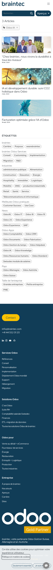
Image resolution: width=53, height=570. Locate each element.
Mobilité (7, 186)
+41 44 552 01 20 (11, 332)
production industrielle (34, 186)
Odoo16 (7, 214)
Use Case (29, 205)
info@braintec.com (11, 328)
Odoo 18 (30, 214)
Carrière (7, 146)
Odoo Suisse (9, 275)
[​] (8, 340)
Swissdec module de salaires (16, 261)
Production (7, 464)
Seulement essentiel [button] (22, 565)
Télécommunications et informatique (20, 196)
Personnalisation (9, 367)
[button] (43, 13)
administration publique (14, 169)
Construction (9, 175)
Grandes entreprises (13, 284)
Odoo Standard (39, 256)
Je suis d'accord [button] (42, 565)
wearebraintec (33, 146)
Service (25, 191)
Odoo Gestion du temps (14, 245)
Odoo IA (7, 250)
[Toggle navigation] (48, 3)
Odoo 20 (7, 219)
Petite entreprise (34, 284)
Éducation (24, 175)
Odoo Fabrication (32, 239)
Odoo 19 (41, 214)
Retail (6, 191)
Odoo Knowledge (23, 250)
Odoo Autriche (30, 270)
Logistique (36, 180)
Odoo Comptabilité (12, 234)
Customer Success (12, 205)
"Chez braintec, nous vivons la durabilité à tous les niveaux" (26, 58)
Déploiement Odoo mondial (14, 375)
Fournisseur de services (12, 447)
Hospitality (8, 180)
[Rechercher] (31, 13)
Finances (6, 418)
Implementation (9, 371)
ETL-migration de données (14, 422)
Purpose (19, 146)
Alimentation (36, 169)
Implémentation (37, 155)
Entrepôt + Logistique (11, 460)
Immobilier (23, 180)
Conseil (7, 155)
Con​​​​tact (11, 317)
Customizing (20, 155)
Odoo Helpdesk (37, 245)
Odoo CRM (31, 234)
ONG (17, 186)
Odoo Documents (11, 239)
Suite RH (6, 409)
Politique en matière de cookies (16, 556)
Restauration (8, 456)
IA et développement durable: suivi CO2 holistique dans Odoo (26, 90)
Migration (8, 160)
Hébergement (8, 384)
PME (5, 289)
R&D (18, 160)
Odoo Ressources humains (16, 256)
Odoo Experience (24, 219)
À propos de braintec (11, 484)
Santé (15, 191)
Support (5, 379)
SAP (26, 225)
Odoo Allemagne (11, 270)
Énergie (36, 175)
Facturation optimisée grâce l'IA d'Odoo (25, 119)
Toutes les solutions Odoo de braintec (18, 426)
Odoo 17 (18, 214)
